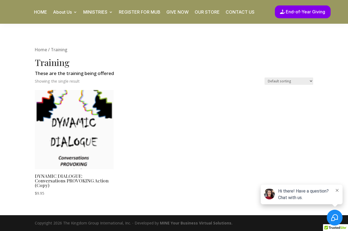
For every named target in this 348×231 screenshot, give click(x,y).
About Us (62, 12)
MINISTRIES (95, 12)
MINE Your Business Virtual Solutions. (196, 223)
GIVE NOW (177, 12)
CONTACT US (240, 12)
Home (41, 50)
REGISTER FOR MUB (139, 12)
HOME (40, 12)
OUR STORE (207, 12)
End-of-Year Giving (305, 11)
